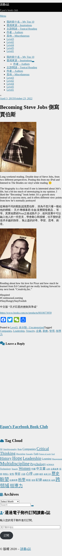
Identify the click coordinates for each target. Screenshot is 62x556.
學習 (17, 473)
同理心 (6, 474)
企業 (38, 331)
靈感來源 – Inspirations (19, 25)
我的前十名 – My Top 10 (20, 21)
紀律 (39, 479)
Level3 (10, 39)
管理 (52, 331)
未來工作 (47, 474)
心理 (29, 473)
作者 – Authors (15, 32)
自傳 (53, 480)
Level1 (10, 51)
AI (1, 449)
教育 (41, 474)
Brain (20, 449)
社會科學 (14, 480)
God (53, 454)
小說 (23, 474)
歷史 (56, 473)
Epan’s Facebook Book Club (24, 426)
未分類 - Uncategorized (31, 327)
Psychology (38, 464)
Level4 (10, 45)
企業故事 (55, 469)
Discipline (20, 454)
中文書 (41, 468)
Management (57, 459)
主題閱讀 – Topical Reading (22, 28)
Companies (6, 331)
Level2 (10, 42)
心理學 (36, 474)
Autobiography (10, 449)
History (6, 458)
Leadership (19, 331)
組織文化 (47, 480)
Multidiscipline (15, 463)
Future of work (45, 454)
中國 (33, 469)
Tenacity (30, 331)
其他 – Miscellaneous (18, 35)
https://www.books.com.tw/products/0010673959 (26, 312)
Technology (5, 468)
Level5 (10, 48)
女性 (11, 474)
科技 (28, 480)
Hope (17, 458)
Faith (36, 453)
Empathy (29, 454)
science (50, 464)
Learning (46, 458)
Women (25, 468)
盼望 (4, 479)
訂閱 (6, 535)
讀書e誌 (4, 4)
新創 (45, 331)
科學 (21, 480)
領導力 (16, 485)
